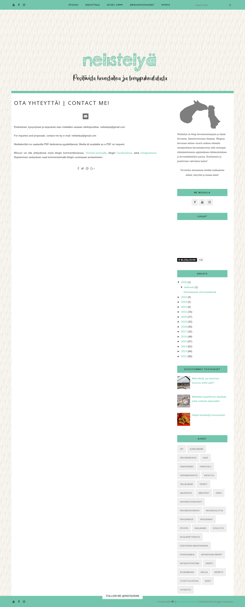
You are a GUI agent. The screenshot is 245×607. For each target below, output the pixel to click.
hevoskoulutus (214, 510)
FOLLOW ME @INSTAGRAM (122, 595)
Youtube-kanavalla (96, 152)
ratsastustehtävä (189, 563)
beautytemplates (186, 601)
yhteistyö (185, 590)
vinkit (208, 581)
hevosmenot (187, 519)
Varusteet (203, 493)
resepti (209, 563)
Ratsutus (209, 475)
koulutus (218, 528)
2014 (184, 346)
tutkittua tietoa (189, 581)
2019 (184, 321)
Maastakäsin (186, 466)
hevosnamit (206, 519)
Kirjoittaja (92, 4)
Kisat (205, 458)
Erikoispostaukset (142, 4)
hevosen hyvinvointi (191, 502)
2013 (184, 351)
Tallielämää (186, 484)
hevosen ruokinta (189, 510)
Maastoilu (205, 466)
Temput (203, 484)
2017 (184, 331)
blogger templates (224, 601)
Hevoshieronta (188, 458)
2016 (184, 336)
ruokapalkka (187, 572)
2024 (184, 297)
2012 (184, 356)
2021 (184, 311)
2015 (184, 341)
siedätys (218, 572)
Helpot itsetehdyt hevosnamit (208, 415)
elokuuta (189, 287)
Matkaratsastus (188, 475)
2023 (184, 301)
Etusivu (73, 4)
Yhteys (165, 4)
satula (204, 572)
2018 (184, 326)
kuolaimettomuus (190, 537)
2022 (184, 306)
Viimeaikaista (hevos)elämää (199, 292)
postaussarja (187, 554)
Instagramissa (148, 152)
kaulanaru (200, 528)
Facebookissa (124, 152)
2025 (184, 282)
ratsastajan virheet (211, 554)
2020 (184, 316)
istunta (184, 528)
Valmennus (186, 493)
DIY (181, 449)
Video (219, 493)
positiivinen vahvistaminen (194, 546)
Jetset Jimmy (115, 4)
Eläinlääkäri (196, 449)
